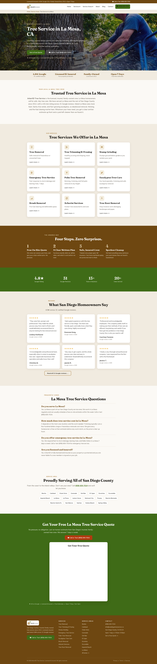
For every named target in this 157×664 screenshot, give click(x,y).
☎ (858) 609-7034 (123, 6)
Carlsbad (53, 493)
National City (89, 498)
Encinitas (102, 493)
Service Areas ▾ (88, 6)
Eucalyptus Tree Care (65, 638)
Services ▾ (77, 6)
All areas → (85, 653)
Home (69, 6)
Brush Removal (63, 641)
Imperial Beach (45, 498)
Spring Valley (102, 503)
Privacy (115, 660)
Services (127, 660)
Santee (79, 503)
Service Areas (35, 11)
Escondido (112, 493)
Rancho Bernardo (111, 498)
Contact (110, 6)
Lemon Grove (77, 498)
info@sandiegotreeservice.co (114, 627)
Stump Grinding (63, 630)
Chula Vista (63, 493)
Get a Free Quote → (111, 636)
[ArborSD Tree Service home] (33, 6)
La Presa (66, 498)
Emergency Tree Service (66, 633)
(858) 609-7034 (81, 486)
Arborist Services (64, 644)
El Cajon (92, 493)
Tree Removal (63, 624)
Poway (99, 498)
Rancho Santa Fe (56, 503)
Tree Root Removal (65, 647)
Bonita (44, 493)
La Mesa (56, 498)
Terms (121, 660)
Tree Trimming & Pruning (66, 627)
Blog (103, 6)
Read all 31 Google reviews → (57, 373)
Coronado (74, 493)
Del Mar (83, 493)
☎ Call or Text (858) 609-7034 (121, 1)
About (98, 6)
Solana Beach (89, 503)
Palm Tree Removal (65, 636)
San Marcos (69, 503)
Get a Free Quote (36, 52)
